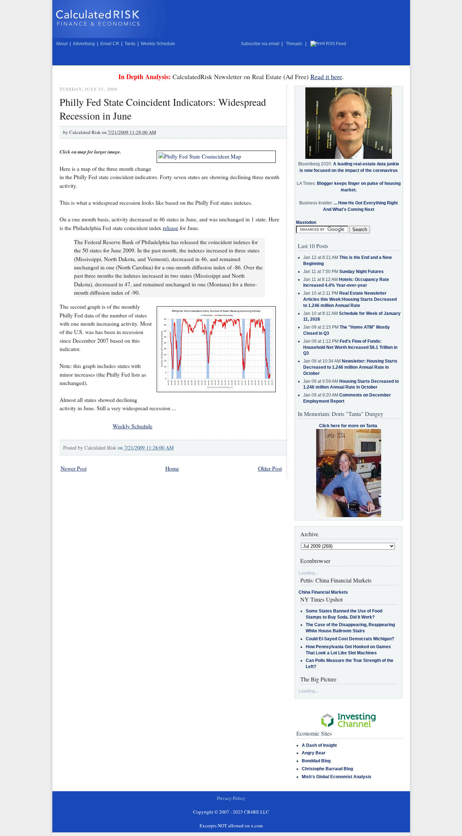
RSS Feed (336, 43)
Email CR (109, 43)
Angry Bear (314, 752)
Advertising (84, 43)
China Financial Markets (323, 592)
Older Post (270, 468)
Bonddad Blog (316, 760)
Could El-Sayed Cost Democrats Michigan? (350, 638)
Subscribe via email (260, 43)
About (61, 43)
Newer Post (74, 468)
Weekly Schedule (158, 43)
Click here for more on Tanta (348, 425)
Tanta (130, 43)
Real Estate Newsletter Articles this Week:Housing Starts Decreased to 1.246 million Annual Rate (350, 299)
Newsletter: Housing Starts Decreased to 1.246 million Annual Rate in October (350, 367)
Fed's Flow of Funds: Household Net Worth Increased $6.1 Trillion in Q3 (350, 347)
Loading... (308, 573)
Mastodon (306, 222)
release (170, 227)
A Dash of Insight (319, 745)
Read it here (326, 76)
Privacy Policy (231, 798)
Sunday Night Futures (361, 271)
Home (172, 468)
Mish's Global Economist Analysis (336, 776)
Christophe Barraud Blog (327, 768)
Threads (294, 43)
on (146, 447)
